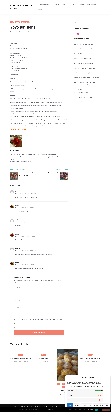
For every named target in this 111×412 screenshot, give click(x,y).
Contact (80, 102)
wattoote (76, 78)
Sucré (72, 5)
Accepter (70, 405)
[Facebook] (75, 34)
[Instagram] (77, 34)
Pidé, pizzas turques (86, 58)
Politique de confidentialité (85, 97)
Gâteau (17, 22)
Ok (96, 409)
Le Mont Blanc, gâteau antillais (88, 73)
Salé (64, 5)
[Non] (106, 410)
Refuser (77, 405)
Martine (76, 54)
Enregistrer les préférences (101, 405)
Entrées (56, 5)
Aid (12, 22)
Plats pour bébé (92, 5)
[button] (108, 377)
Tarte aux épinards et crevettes (89, 54)
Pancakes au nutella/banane (87, 63)
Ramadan (41, 9)
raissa (17, 206)
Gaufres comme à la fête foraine (90, 78)
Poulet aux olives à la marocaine (89, 68)
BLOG (49, 9)
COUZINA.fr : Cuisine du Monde (21, 7)
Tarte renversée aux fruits (86, 44)
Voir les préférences (86, 405)
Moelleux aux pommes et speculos (90, 358)
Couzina (76, 90)
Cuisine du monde (43, 5)
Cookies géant (43, 358)
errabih (75, 58)
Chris (75, 44)
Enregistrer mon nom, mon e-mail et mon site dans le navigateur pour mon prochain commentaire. (38, 319)
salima (75, 49)
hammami (18, 248)
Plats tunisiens (25, 22)
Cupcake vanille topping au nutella (20, 358)
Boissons (81, 5)
